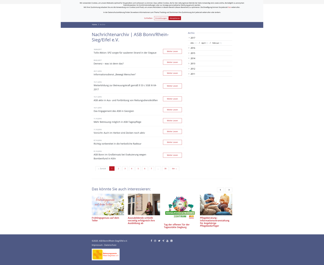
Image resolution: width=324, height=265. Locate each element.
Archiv (191, 32)
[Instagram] (155, 240)
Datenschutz (110, 245)
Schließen (148, 18)
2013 (193, 63)
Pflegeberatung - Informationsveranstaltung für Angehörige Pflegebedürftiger (214, 221)
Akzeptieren (175, 18)
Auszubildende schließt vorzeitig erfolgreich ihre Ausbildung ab (141, 220)
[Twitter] (159, 240)
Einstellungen (161, 18)
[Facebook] (151, 240)
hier (229, 7)
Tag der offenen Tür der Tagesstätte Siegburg (177, 226)
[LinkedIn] (171, 240)
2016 (193, 48)
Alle (194, 43)
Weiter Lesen (172, 51)
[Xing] (164, 240)
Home (94, 24)
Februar (217, 43)
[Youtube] (167, 240)
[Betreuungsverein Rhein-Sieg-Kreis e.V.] (106, 253)
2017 (193, 37)
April (204, 43)
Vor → (174, 168)
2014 (193, 58)
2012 (193, 68)
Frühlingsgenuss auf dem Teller (105, 219)
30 (165, 168)
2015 (193, 53)
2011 (193, 74)
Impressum (97, 245)
